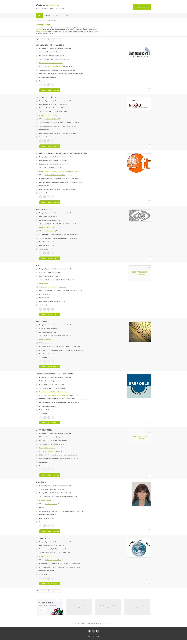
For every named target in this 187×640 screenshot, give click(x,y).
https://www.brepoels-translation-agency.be (57, 395)
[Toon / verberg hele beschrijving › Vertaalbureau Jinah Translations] (69, 70)
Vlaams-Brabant (43, 489)
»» (59, 40)
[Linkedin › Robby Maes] (48, 361)
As (46, 216)
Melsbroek (53, 489)
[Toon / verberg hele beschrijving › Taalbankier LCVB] (69, 235)
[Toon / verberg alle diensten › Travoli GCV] (69, 511)
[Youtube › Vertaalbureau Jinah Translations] (52, 84)
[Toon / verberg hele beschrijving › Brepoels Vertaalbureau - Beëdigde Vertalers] (69, 399)
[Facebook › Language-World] (44, 578)
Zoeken (57, 15)
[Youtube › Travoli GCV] (52, 525)
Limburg (41, 216)
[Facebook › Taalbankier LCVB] (44, 253)
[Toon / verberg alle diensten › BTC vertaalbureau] (69, 459)
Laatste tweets (44, 133)
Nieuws (47, 15)
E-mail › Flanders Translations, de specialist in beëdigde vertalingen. (58, 171)
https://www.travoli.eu (51, 504)
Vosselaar (49, 52)
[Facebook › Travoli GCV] (44, 525)
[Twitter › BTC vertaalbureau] (40, 469)
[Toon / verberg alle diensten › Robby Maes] (69, 350)
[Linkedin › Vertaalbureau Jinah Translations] (48, 84)
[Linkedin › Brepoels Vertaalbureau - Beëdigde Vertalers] (48, 417)
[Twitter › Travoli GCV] (40, 525)
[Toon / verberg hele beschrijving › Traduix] (69, 291)
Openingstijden (44, 129)
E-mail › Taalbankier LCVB (46, 227)
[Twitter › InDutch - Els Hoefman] (40, 141)
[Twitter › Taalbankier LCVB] (40, 253)
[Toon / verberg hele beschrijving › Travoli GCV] (69, 507)
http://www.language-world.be (53, 560)
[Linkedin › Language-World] (48, 578)
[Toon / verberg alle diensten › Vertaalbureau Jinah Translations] (69, 74)
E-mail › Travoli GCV (45, 500)
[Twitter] (89, 631)
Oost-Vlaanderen (44, 104)
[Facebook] (93, 631)
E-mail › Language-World (46, 556)
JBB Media (91, 636)
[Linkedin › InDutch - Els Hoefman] (48, 141)
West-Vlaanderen (44, 437)
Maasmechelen (49, 545)
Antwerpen (42, 52)
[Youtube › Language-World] (52, 578)
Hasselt (47, 381)
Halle (48, 328)
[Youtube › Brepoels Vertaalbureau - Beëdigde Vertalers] (52, 417)
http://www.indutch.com (51, 119)
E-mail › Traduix (43, 283)
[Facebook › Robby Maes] (44, 361)
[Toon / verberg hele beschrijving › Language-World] (69, 564)
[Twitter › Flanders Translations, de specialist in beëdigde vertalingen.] (40, 197)
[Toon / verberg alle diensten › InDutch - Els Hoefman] (69, 126)
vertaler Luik (39, 29)
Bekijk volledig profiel (50, 90)
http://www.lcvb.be (50, 231)
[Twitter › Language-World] (40, 578)
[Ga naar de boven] (149, 90)
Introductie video (71, 133)
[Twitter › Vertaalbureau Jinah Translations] (40, 84)
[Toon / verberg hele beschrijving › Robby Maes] (69, 347)
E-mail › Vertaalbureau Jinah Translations (51, 63)
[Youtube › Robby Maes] (52, 361)
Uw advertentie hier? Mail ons (79, 606)
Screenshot (68, 66)
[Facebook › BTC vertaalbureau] (44, 469)
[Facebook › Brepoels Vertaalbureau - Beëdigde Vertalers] (44, 417)
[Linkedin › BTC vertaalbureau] (48, 469)
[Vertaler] (39, 15)
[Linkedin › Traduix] (48, 309)
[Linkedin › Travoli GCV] (48, 525)
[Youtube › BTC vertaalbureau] (52, 469)
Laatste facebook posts (57, 133)
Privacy (97, 636)
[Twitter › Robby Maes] (40, 361)
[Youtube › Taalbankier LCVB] (52, 253)
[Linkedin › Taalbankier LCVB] (48, 253)
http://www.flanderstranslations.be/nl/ (55, 175)
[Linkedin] (97, 631)
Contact (67, 15)
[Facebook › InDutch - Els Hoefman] (44, 141)
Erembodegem (54, 160)
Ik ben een (142, 7)
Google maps (58, 52)
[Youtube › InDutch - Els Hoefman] (52, 141)
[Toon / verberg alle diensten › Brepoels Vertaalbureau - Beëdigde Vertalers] (69, 403)
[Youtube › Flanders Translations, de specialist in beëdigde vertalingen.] (52, 197)
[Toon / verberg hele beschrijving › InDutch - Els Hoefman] (69, 122)
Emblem (49, 272)
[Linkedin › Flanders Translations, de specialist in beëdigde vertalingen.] (48, 197)
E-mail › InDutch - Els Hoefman (48, 115)
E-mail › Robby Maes (45, 339)
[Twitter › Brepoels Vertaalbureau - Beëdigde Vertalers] (40, 417)
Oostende (53, 437)
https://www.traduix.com (51, 287)
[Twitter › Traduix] (40, 309)
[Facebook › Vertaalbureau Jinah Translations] (44, 84)
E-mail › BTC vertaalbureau (47, 448)
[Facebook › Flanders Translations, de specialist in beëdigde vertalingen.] (44, 197)
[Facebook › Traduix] (44, 309)
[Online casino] (51, 607)
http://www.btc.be (49, 451)
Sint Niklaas (53, 104)
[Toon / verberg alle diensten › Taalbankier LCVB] (69, 238)
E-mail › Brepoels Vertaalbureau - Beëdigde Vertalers (54, 392)
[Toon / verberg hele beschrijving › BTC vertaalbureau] (69, 455)
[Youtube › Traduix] (52, 309)
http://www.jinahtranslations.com (54, 66)
